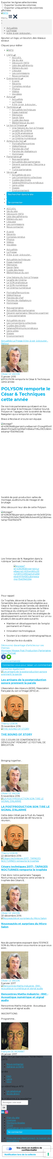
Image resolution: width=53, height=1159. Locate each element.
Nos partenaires (20, 159)
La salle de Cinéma (22, 130)
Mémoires (17, 115)
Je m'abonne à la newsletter (16, 1098)
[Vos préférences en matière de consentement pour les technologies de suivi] (48, 1154)
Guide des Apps (20, 120)
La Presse (12, 30)
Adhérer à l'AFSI (15, 1067)
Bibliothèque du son (23, 122)
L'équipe (16, 70)
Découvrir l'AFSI (20, 63)
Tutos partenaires (21, 169)
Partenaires (44, 650)
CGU (9, 1081)
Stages (15, 188)
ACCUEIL (16, 57)
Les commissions (20, 73)
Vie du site (17, 60)
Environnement (20, 190)
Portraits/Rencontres (23, 143)
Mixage (16, 650)
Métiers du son (20, 68)
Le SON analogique (22, 133)
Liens (9, 1079)
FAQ (9, 1076)
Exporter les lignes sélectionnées (19, 2)
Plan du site (13, 1117)
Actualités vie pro (21, 175)
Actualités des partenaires (26, 162)
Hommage (18, 154)
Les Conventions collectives (27, 177)
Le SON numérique (22, 135)
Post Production (29, 650)
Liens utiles (18, 185)
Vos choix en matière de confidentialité (29, 1148)
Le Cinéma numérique (24, 138)
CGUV (10, 1125)
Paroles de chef (20, 149)
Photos (16, 89)
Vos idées (17, 94)
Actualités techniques (24, 109)
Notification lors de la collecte (20, 1154)
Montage (6, 650)
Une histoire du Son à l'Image (28, 128)
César (4, 653)
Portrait (12, 653)
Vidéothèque (19, 146)
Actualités (12, 28)
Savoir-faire (18, 117)
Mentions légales (16, 1123)
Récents (16, 83)
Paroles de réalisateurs (24, 151)
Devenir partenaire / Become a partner (28, 313)
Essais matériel (20, 112)
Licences (11, 1120)
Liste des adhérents (22, 65)
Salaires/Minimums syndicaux (27, 182)
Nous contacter (20, 76)
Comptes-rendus (21, 86)
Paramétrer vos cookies (19, 1128)
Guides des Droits (21, 180)
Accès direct (13, 1094)
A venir (15, 81)
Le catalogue (14, 1091)
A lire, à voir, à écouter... (19, 33)
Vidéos (15, 91)
